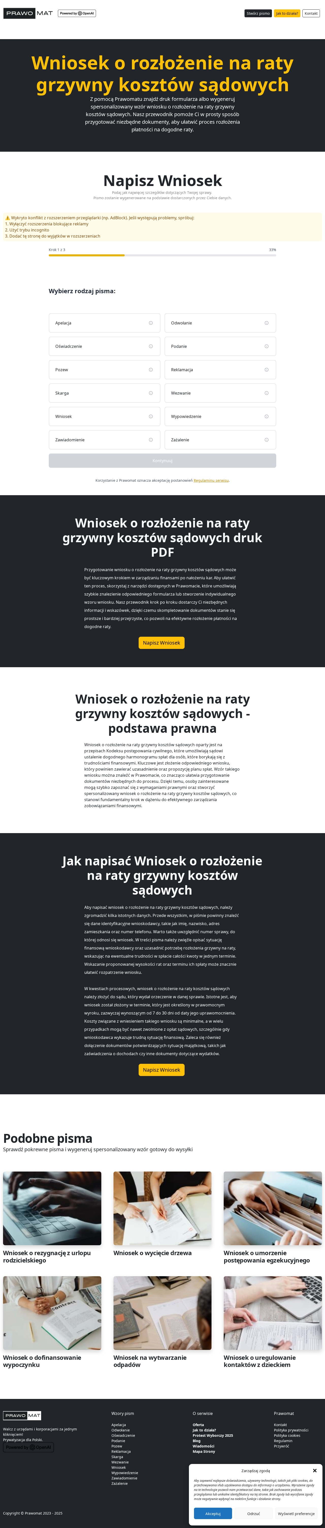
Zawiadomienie (124, 1478)
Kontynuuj (162, 460)
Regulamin (283, 1440)
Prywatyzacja (14, 1439)
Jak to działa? (287, 13)
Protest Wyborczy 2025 (213, 1435)
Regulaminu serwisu (211, 480)
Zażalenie (119, 1483)
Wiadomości (203, 1446)
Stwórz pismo (258, 13)
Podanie (118, 1440)
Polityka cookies (287, 1435)
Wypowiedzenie (124, 1472)
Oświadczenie (123, 1435)
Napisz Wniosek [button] (161, 642)
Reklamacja (121, 1451)
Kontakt (311, 13)
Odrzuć (253, 1513)
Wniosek (118, 1467)
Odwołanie (120, 1430)
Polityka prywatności (291, 1430)
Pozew (116, 1446)
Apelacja (118, 1424)
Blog (197, 1440)
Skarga (117, 1456)
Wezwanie (120, 1462)
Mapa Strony (204, 1451)
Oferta (198, 1424)
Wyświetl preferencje (296, 1513)
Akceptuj (213, 1513)
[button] (314, 1470)
